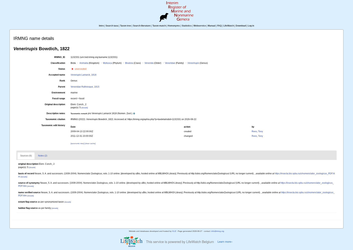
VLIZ (174, 231)
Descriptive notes (56, 113)
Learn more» (225, 241)
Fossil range (58, 98)
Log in (251, 25)
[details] (84, 108)
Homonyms (174, 25)
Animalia (83, 63)
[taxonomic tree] (78, 143)
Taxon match (159, 25)
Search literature (142, 25)
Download (241, 25)
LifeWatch (228, 25)
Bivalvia (129, 63)
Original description (55, 104)
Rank (62, 80)
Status (61, 69)
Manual (211, 25)
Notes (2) (42, 155)
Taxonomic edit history (53, 125)
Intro (101, 25)
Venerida (149, 63)
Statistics (187, 25)
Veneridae (170, 63)
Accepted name (57, 75)
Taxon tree (125, 25)
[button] (72, 69)
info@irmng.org (217, 231)
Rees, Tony (257, 131)
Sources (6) (26, 155)
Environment (58, 92)
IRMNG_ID (59, 57)
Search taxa (112, 25)
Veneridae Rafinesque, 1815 (85, 86)
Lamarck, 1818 (83, 75)
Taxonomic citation (55, 119)
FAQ (219, 25)
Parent (61, 86)
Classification (58, 63)
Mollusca (107, 63)
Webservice (199, 25)
